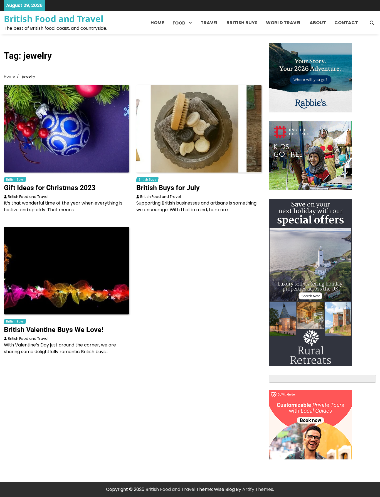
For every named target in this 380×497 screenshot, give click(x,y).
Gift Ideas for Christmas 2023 (49, 188)
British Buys (242, 22)
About (318, 22)
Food (179, 23)
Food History (186, 36)
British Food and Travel (53, 18)
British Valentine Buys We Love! (53, 330)
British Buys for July (168, 188)
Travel (209, 22)
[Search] (372, 23)
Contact (346, 22)
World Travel (283, 22)
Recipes (181, 48)
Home (157, 22)
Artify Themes (257, 489)
